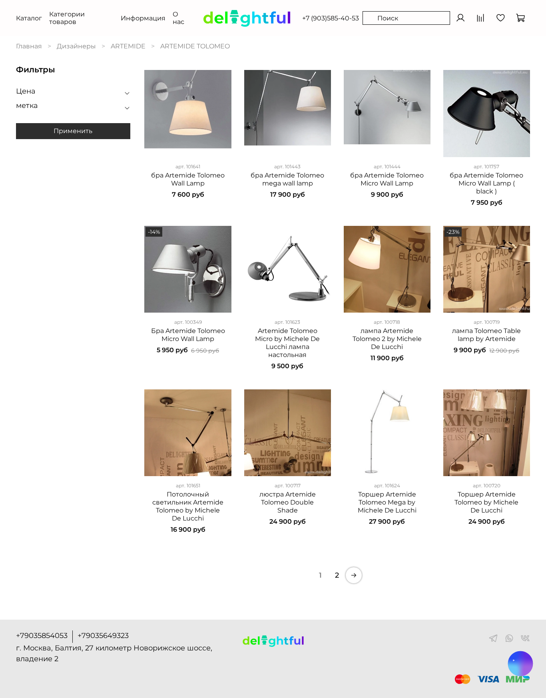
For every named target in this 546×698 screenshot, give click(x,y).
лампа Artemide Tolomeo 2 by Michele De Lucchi (387, 339)
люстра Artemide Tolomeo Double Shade (287, 502)
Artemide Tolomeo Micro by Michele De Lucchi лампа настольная (287, 343)
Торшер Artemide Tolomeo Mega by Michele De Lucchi (387, 502)
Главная (29, 46)
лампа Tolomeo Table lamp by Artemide (486, 335)
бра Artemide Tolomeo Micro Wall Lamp (387, 179)
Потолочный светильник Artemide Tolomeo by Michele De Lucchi (187, 506)
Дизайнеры (76, 46)
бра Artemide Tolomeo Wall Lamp (188, 179)
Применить (73, 131)
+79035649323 (103, 635)
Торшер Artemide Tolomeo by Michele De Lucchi (486, 502)
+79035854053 (42, 635)
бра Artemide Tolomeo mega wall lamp (287, 179)
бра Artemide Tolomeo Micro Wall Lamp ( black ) (486, 183)
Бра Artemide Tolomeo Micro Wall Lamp (188, 335)
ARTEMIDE (128, 46)
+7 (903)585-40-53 (330, 18)
